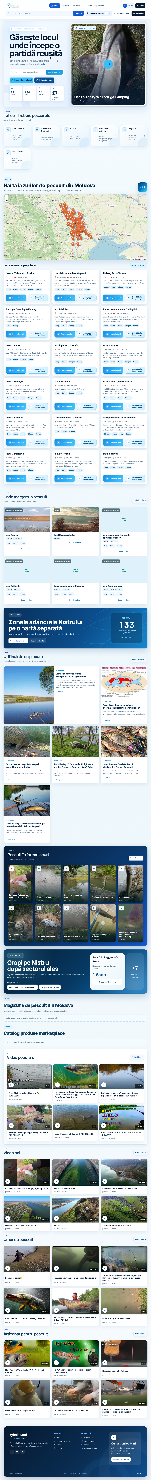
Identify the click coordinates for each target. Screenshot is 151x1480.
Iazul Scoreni (110, 453)
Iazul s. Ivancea (14, 417)
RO (125, 5)
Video (59, 1445)
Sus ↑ (139, 1474)
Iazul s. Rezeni (62, 453)
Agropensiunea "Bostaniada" (119, 417)
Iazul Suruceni (111, 345)
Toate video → (137, 1057)
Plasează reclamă (90, 1448)
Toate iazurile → (138, 265)
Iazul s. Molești (14, 381)
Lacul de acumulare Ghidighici (120, 309)
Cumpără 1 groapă (107, 982)
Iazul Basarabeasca (112, 586)
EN (132, 5)
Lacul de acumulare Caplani (70, 273)
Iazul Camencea (15, 453)
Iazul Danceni (13, 345)
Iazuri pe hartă (37, 641)
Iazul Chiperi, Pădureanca (117, 381)
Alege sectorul (13, 982)
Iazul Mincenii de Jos (64, 535)
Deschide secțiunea (50, 987)
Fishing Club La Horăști (67, 345)
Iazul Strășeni (62, 381)
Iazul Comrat (12, 535)
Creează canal (89, 1445)
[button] (90, 237)
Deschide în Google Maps (39, 298)
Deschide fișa (27, 549)
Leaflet (131, 259)
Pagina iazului (17, 298)
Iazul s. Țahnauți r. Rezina (20, 273)
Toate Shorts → (136, 858)
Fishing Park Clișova (114, 273)
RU (129, 5)
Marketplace (88, 1438)
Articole (59, 1448)
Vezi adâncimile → (18, 641)
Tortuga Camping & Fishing (21, 309)
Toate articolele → (139, 660)
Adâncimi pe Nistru (63, 1441)
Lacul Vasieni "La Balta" (68, 417)
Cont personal (89, 1441)
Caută (77, 13)
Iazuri (59, 1438)
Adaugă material (119, 1459)
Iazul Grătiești (62, 309)
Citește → (61, 692)
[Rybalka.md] (18, 5)
